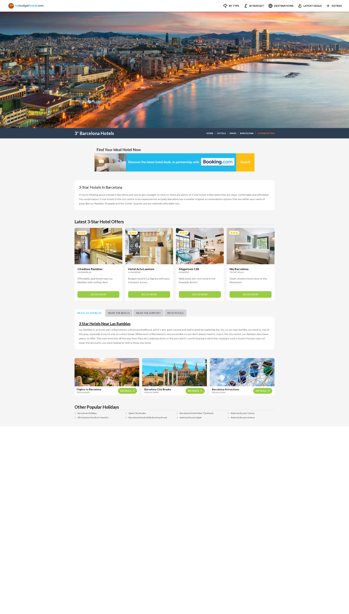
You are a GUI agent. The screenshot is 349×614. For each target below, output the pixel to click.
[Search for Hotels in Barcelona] (174, 159)
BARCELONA (247, 133)
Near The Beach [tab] (119, 312)
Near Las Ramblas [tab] (89, 312)
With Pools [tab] (175, 312)
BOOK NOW (98, 294)
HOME (209, 133)
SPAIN (233, 133)
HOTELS (221, 133)
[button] (231, 6)
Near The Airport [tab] (148, 312)
